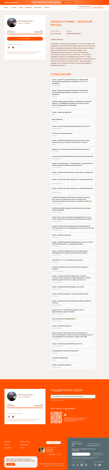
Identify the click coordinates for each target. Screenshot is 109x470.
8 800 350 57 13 (93, 445)
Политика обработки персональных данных (51, 463)
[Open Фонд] (8, 7)
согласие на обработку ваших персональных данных (85, 458)
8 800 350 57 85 (84, 7)
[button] (9, 47)
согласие (13, 461)
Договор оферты (59, 465)
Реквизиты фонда (48, 465)
